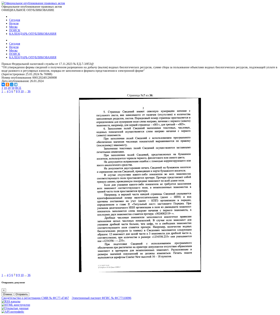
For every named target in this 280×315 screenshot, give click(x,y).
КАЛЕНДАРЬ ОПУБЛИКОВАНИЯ (32, 33)
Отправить (22, 294)
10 (5, 87)
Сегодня (14, 20)
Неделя (13, 23)
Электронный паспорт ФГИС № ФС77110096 (101, 298)
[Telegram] (16, 84)
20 (9, 87)
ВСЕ (18, 87)
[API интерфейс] (13, 311)
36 (28, 91)
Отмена (7, 294)
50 (12, 87)
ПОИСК (14, 30)
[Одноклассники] (7, 84)
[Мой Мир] (11, 84)
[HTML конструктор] (16, 304)
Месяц (13, 26)
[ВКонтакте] (3, 84)
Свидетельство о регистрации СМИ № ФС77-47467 (35, 298)
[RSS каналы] (11, 301)
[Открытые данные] (15, 308)
